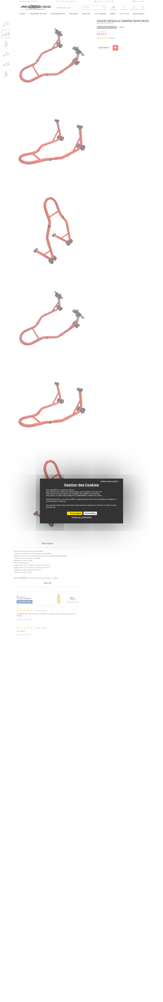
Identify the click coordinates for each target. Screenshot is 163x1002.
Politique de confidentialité (81, 517)
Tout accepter (75, 513)
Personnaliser (90, 513)
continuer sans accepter (109, 481)
